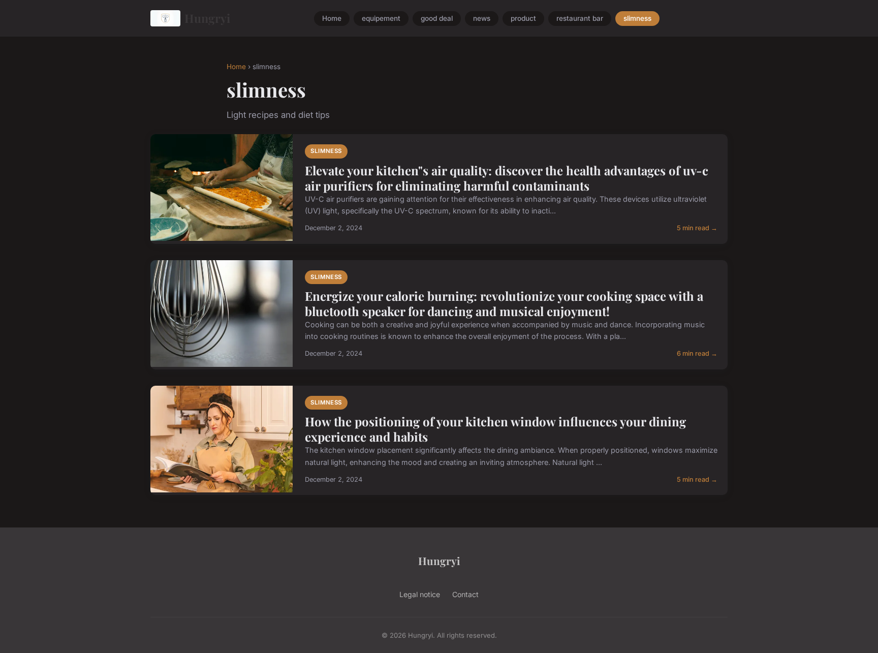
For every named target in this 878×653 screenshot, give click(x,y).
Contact (465, 594)
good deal (437, 18)
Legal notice (419, 594)
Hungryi (207, 18)
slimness (637, 18)
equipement (381, 18)
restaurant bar (579, 18)
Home (331, 18)
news (481, 18)
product (523, 18)
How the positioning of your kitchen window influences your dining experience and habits (495, 429)
